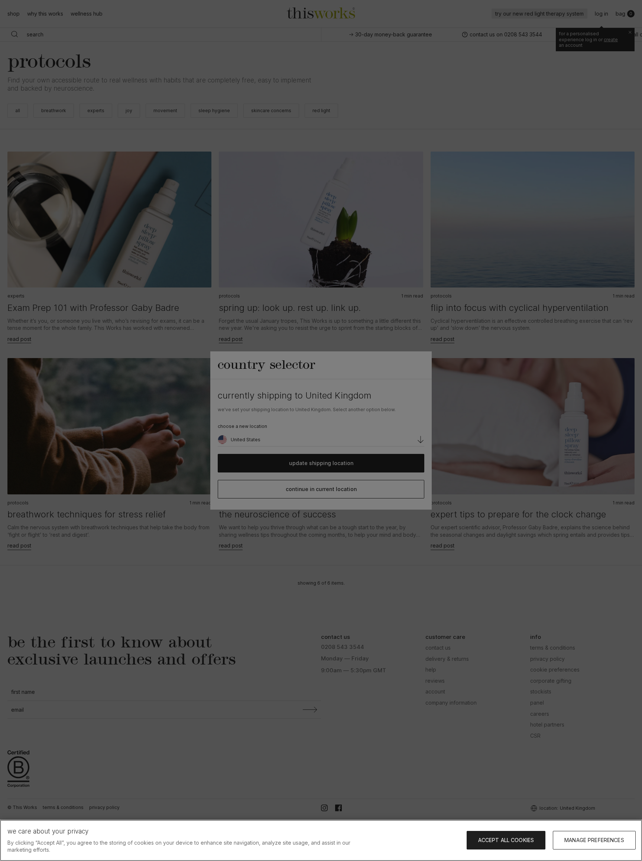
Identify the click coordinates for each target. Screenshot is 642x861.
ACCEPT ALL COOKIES (506, 840)
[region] (321, 840)
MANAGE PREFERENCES (594, 840)
